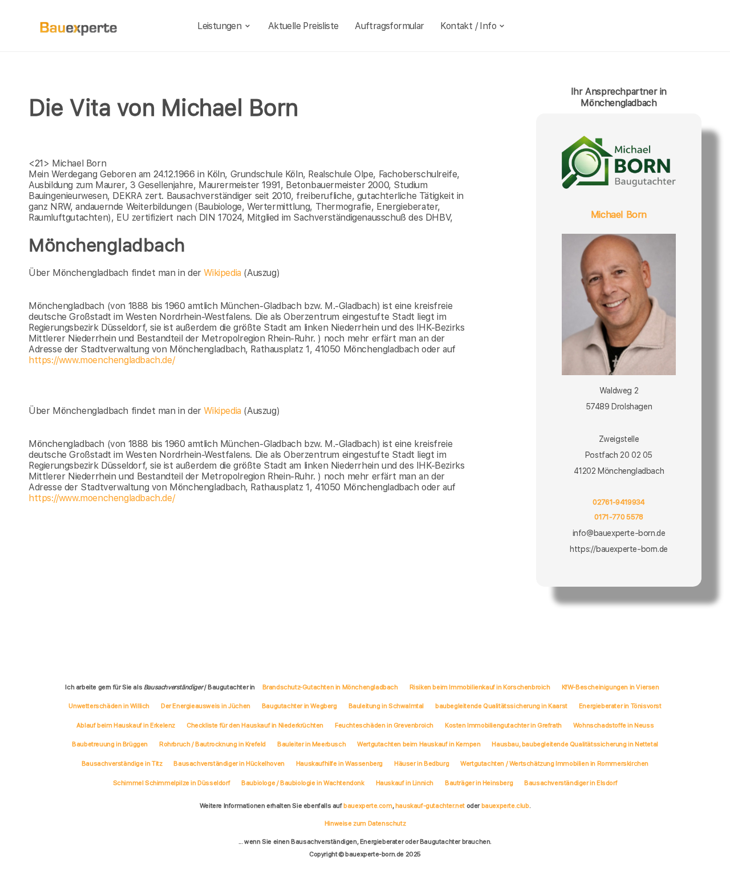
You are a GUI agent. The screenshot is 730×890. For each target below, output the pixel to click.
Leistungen (219, 26)
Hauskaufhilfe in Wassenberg (339, 763)
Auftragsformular (389, 26)
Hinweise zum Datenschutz (365, 823)
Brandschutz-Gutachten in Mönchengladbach (330, 687)
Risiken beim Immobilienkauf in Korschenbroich (479, 687)
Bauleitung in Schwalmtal (386, 706)
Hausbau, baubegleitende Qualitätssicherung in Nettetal (575, 744)
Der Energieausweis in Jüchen (205, 706)
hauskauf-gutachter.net (430, 806)
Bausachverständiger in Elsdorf (570, 783)
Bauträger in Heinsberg (479, 783)
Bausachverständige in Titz (122, 763)
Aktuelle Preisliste (303, 26)
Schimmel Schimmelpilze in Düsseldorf (171, 783)
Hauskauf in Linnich (404, 783)
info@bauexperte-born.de (619, 533)
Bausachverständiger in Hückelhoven (228, 763)
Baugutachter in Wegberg (299, 706)
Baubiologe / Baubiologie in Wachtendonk (302, 783)
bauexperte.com (367, 806)
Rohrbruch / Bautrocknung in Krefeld (212, 744)
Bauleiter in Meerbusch (311, 744)
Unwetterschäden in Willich (108, 706)
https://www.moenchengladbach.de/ (102, 360)
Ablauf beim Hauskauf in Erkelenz (125, 725)
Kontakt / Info (468, 26)
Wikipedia (224, 272)
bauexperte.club (505, 806)
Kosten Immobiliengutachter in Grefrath (503, 725)
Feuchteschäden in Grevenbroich (384, 725)
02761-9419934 (618, 502)
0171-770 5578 (618, 517)
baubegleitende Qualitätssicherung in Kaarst (501, 706)
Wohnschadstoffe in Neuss (613, 725)
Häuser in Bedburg (421, 763)
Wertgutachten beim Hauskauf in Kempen (418, 744)
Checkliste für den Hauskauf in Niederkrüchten (254, 725)
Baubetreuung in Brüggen (110, 744)
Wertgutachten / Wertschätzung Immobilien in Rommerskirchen (554, 763)
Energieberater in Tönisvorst (620, 706)
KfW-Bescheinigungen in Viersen (610, 687)
